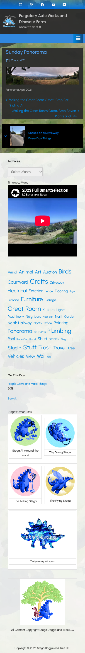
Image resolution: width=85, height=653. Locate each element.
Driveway (57, 283)
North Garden (65, 316)
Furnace (13, 300)
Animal (26, 272)
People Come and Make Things (27, 383)
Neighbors (33, 316)
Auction (50, 272)
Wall (41, 356)
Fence (49, 291)
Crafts (39, 281)
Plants (42, 332)
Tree (71, 348)
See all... (12, 398)
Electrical (17, 290)
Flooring (61, 291)
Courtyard (18, 282)
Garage (50, 300)
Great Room (24, 308)
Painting (61, 322)
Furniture (32, 299)
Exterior (36, 290)
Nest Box (48, 316)
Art (38, 272)
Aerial (12, 272)
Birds (65, 271)
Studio (14, 348)
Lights (60, 310)
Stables (54, 339)
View (30, 356)
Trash (44, 347)
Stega (64, 339)
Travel (59, 348)
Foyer (72, 291)
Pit (35, 332)
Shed (42, 338)
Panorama (20, 331)
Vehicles (16, 356)
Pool (11, 338)
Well (49, 356)
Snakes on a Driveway (43, 133)
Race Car (22, 339)
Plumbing (59, 330)
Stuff (29, 347)
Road (32, 339)
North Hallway (20, 323)
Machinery (16, 316)
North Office (43, 323)
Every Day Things (39, 138)
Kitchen (49, 309)
